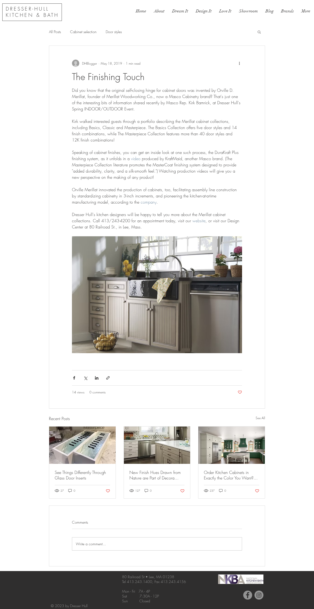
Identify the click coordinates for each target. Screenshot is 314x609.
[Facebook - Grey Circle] (247, 595)
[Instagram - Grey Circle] (258, 595)
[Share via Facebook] (74, 378)
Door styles (114, 31)
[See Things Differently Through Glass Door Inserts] (82, 445)
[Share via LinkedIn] (96, 378)
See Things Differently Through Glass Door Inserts (80, 475)
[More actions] (239, 63)
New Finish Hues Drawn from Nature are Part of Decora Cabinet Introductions (155, 475)
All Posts (55, 31)
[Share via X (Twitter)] (85, 378)
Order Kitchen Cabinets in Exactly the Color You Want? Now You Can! (229, 475)
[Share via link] (108, 378)
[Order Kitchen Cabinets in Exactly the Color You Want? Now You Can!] (231, 445)
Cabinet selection (83, 31)
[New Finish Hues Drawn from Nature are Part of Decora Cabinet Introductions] (157, 445)
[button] (259, 32)
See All (260, 418)
